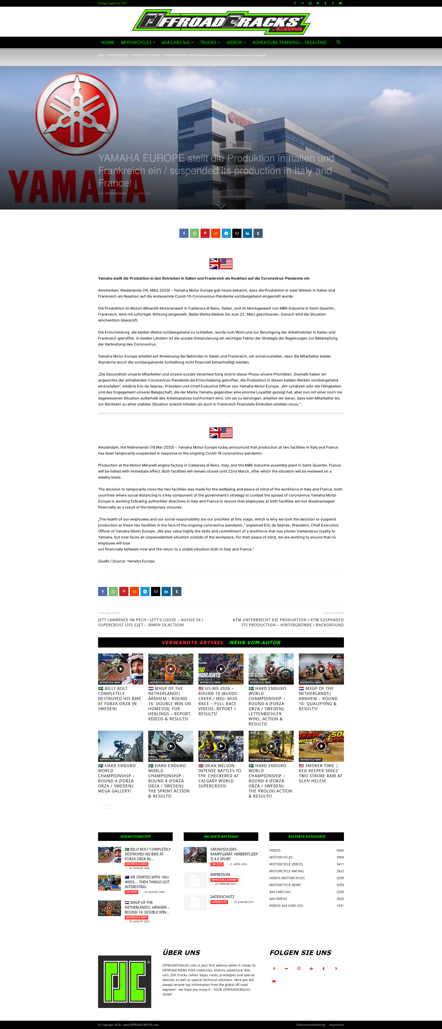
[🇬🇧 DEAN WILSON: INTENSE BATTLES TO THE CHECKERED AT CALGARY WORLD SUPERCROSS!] (221, 746)
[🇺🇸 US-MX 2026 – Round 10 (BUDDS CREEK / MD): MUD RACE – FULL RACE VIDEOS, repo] (221, 669)
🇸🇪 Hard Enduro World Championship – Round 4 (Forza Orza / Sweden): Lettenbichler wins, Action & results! (267, 706)
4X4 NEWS (131, 892)
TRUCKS (208, 42)
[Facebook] (294, 3)
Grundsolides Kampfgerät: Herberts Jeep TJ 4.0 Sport (234, 854)
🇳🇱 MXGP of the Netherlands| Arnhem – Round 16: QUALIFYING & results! (318, 698)
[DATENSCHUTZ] (195, 902)
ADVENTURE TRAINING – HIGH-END (290, 42)
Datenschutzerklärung (311, 1025)
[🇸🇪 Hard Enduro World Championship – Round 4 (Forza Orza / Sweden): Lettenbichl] (271, 669)
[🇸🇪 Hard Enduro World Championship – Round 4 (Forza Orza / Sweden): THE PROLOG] (271, 746)
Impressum (220, 874)
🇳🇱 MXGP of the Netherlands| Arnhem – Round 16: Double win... (147, 907)
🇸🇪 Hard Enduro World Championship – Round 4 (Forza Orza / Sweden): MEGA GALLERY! (117, 778)
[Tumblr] (325, 3)
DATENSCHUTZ (222, 897)
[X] (332, 3)
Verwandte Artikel (193, 642)
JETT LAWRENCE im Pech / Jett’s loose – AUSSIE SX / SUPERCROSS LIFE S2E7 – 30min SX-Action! (151, 622)
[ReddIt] (215, 233)
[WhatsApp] (194, 233)
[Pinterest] (205, 233)
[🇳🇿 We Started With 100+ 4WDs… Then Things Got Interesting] (109, 883)
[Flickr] (302, 3)
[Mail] (317, 3)
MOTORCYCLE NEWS (146, 55)
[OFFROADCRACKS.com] (221, 22)
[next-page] (108, 806)
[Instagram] (310, 3)
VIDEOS (234, 42)
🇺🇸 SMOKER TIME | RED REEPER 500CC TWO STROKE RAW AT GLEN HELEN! (320, 773)
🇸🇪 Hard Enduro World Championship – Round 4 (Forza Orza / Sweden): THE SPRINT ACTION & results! (169, 780)
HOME (107, 42)
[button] (338, 43)
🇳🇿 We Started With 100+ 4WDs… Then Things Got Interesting (147, 882)
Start (101, 55)
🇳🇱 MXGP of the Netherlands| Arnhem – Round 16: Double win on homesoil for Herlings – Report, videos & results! (170, 703)
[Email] (236, 233)
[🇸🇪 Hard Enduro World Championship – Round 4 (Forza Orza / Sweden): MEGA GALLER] (120, 746)
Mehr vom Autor (255, 642)
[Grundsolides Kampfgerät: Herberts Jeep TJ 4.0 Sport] (195, 855)
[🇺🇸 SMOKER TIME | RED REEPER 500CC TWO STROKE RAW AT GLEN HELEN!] (321, 746)
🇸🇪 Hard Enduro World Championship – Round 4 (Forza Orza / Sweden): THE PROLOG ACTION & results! (270, 780)
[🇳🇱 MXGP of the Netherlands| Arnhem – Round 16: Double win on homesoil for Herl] (170, 669)
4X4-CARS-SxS (176, 42)
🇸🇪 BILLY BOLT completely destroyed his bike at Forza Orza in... (148, 854)
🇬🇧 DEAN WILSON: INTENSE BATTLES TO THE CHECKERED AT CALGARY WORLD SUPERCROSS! (219, 775)
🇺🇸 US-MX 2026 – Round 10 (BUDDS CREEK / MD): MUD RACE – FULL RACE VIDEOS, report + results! (217, 701)
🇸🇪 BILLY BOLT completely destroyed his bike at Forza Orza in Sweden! (119, 698)
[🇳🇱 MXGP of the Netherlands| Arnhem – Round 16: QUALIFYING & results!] (321, 669)
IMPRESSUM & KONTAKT (224, 879)
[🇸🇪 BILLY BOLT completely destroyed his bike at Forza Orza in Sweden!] (120, 669)
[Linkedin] (247, 233)
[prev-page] (101, 806)
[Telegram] (226, 233)
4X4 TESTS (217, 864)
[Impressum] (195, 880)
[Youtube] (340, 3)
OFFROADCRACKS (116, 193)
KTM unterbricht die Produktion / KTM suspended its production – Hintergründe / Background (288, 622)
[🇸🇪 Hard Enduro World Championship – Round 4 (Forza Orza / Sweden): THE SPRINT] (170, 746)
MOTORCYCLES (136, 42)
